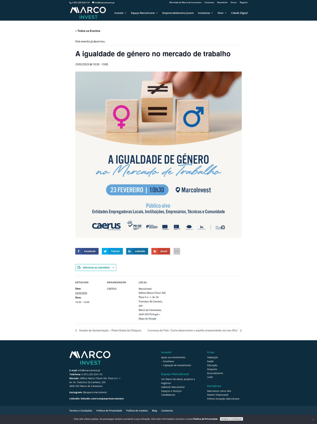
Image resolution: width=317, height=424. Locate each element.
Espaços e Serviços (171, 391)
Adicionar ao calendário (96, 267)
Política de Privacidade (109, 410)
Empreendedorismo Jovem (178, 13)
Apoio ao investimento (173, 357)
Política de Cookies (137, 410)
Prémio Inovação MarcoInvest (223, 398)
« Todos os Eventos (87, 31)
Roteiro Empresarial (217, 394)
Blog (154, 410)
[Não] (313, 419)
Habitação (212, 357)
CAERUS (111, 288)
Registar (244, 2)
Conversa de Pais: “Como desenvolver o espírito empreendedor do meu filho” (193, 330)
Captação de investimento (177, 365)
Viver (221, 13)
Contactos (209, 2)
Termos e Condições (80, 410)
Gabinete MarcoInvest (173, 387)
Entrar (234, 2)
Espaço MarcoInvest (143, 13)
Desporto (212, 369)
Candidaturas (168, 394)
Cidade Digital (239, 13)
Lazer (210, 377)
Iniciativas (204, 13)
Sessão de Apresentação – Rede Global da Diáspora (109, 330)
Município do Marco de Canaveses (185, 2)
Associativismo (215, 373)
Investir (118, 13)
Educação (212, 365)
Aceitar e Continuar (231, 419)
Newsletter (222, 2)
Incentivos (168, 361)
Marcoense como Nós (219, 391)
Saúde (210, 361)
